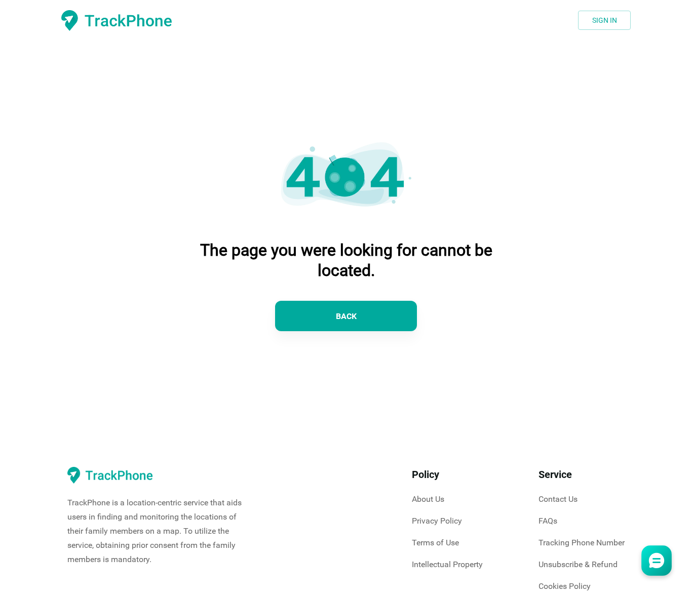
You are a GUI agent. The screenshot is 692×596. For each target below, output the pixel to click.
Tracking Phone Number (582, 542)
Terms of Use (435, 542)
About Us (428, 499)
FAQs (548, 521)
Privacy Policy (437, 521)
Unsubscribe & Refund (578, 564)
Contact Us (558, 499)
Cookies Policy (565, 586)
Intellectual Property (447, 564)
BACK (346, 316)
